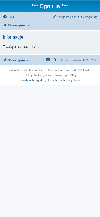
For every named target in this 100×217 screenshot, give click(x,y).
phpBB (42, 69)
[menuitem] (8, 17)
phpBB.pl (71, 75)
